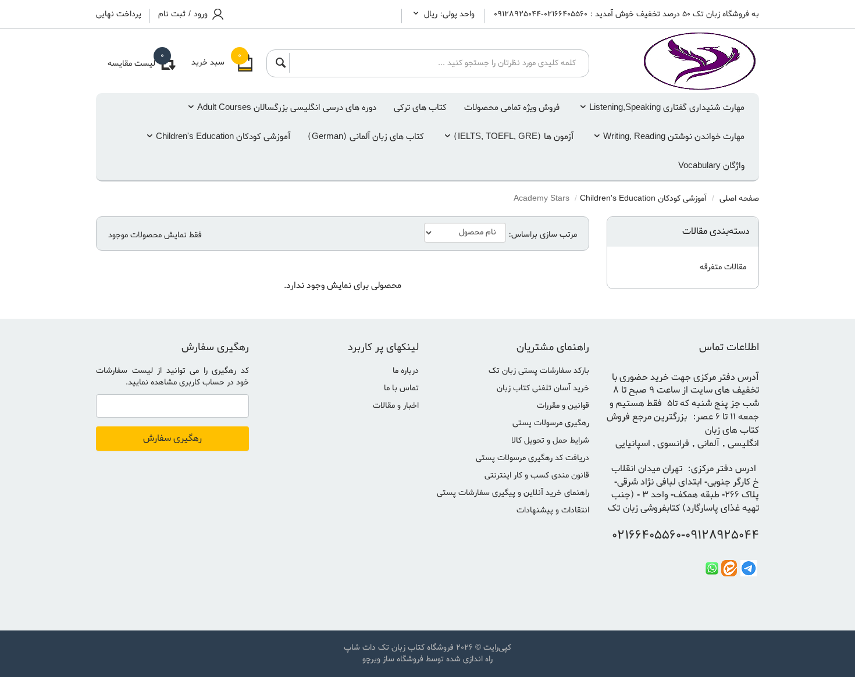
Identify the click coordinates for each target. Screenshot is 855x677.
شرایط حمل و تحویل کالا (550, 440)
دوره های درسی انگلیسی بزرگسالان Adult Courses (286, 107)
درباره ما (406, 371)
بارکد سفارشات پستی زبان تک (539, 371)
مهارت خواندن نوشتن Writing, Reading (673, 136)
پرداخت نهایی (118, 14)
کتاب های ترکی (420, 107)
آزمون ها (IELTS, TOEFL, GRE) (513, 136)
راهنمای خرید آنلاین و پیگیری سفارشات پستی (513, 493)
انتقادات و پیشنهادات (552, 510)
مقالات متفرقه (723, 267)
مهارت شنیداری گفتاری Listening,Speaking (666, 107)
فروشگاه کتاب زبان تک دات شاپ (399, 648)
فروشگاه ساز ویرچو (392, 659)
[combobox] (435, 63)
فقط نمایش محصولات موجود (155, 235)
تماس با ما (401, 388)
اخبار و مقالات (396, 406)
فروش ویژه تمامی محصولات (512, 107)
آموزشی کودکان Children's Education (223, 136)
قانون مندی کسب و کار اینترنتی (536, 475)
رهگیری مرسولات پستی (550, 423)
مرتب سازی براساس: (542, 235)
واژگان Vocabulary (711, 165)
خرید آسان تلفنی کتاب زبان (543, 388)
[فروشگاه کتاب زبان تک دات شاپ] (683, 61)
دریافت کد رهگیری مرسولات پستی (532, 458)
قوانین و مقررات (563, 406)
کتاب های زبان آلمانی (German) (366, 136)
